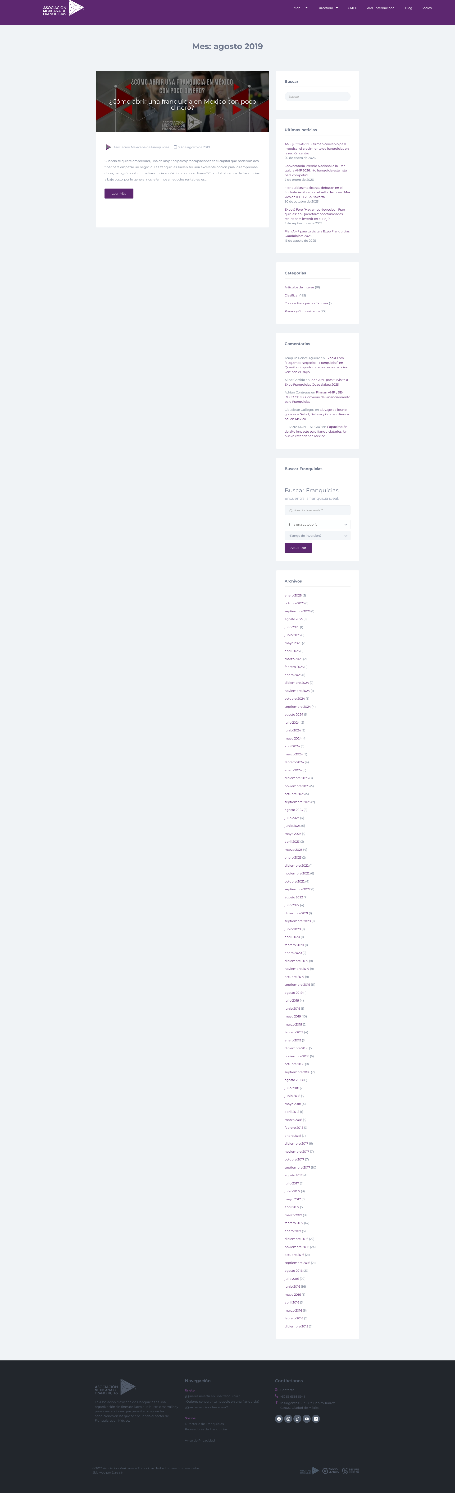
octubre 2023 (295, 794)
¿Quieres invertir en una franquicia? (212, 1396)
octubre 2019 (294, 977)
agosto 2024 (294, 714)
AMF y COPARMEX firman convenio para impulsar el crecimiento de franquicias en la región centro (317, 148)
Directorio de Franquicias (204, 1424)
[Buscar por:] (317, 96)
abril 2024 (292, 746)
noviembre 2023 (297, 786)
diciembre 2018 (296, 1048)
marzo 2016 (293, 1310)
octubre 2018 (294, 1064)
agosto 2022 (294, 897)
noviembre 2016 (297, 1247)
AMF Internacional (381, 8)
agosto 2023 (294, 810)
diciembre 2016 (296, 1239)
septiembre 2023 (297, 802)
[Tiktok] (297, 1419)
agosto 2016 (294, 1270)
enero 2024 (293, 770)
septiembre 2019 (297, 984)
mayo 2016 (293, 1294)
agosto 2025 (294, 619)
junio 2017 (292, 1191)
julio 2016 (292, 1278)
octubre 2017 (294, 1159)
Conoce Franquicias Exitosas (306, 303)
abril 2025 (292, 651)
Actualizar (298, 548)
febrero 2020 (294, 945)
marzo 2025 (293, 659)
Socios (427, 8)
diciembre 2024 (297, 682)
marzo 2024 (294, 754)
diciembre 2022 (297, 865)
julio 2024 (292, 722)
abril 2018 (292, 1112)
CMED (353, 8)
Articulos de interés (299, 287)
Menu (298, 8)
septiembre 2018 (297, 1072)
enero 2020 (293, 953)
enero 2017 (293, 1231)
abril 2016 (292, 1302)
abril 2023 (292, 841)
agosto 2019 (294, 992)
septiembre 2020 (298, 921)
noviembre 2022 (297, 873)
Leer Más (119, 193)
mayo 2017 (293, 1199)
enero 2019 (293, 1040)
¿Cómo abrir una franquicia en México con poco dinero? (182, 104)
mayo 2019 (293, 1016)
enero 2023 (293, 857)
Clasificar (292, 295)
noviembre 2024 (297, 691)
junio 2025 (292, 635)
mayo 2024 (293, 738)
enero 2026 (293, 595)
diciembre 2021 (296, 913)
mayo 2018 (293, 1104)
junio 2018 (292, 1096)
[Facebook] (279, 1419)
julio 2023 (292, 818)
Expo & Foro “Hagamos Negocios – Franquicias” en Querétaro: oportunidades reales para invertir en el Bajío (315, 214)
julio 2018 (292, 1088)
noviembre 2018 (297, 1056)
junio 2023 (292, 825)
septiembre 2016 (297, 1263)
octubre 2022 (295, 881)
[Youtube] (307, 1419)
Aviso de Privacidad (200, 1440)
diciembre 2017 (296, 1143)
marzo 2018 (293, 1120)
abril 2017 (292, 1207)
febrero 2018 (294, 1127)
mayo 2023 (293, 834)
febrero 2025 (294, 667)
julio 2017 (292, 1183)
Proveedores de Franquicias (206, 1429)
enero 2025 (293, 675)
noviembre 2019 (297, 969)
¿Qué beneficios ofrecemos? (206, 1407)
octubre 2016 (294, 1255)
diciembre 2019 (296, 961)
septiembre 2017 (297, 1167)
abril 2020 (292, 937)
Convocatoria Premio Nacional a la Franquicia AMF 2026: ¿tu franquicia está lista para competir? (316, 170)
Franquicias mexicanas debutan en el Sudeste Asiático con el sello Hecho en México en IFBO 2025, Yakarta (317, 192)
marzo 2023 (293, 849)
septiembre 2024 (298, 706)
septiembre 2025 (297, 611)
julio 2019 (292, 1000)
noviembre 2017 (297, 1151)
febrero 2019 (294, 1032)
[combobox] (317, 524)
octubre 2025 (295, 603)
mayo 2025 (293, 643)
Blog (408, 8)
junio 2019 (292, 1008)
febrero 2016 (294, 1318)
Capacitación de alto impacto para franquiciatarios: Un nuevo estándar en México (316, 431)
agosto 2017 (294, 1175)
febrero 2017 (294, 1223)
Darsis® (117, 1472)
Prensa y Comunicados (302, 311)
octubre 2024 (295, 698)
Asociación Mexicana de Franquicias (141, 147)
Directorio (325, 8)
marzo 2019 (293, 1024)
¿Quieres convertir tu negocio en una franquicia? (222, 1401)
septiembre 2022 (297, 889)
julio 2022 (292, 905)
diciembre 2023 (297, 778)
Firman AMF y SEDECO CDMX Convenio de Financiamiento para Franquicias (317, 396)
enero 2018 (293, 1135)
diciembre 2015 (296, 1326)
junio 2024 (293, 730)
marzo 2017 (293, 1215)
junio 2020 (293, 929)
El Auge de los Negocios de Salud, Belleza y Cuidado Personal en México (317, 414)
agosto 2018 (294, 1080)
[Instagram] (288, 1419)
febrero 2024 (294, 762)
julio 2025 (292, 627)
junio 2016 (292, 1286)
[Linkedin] (316, 1419)
